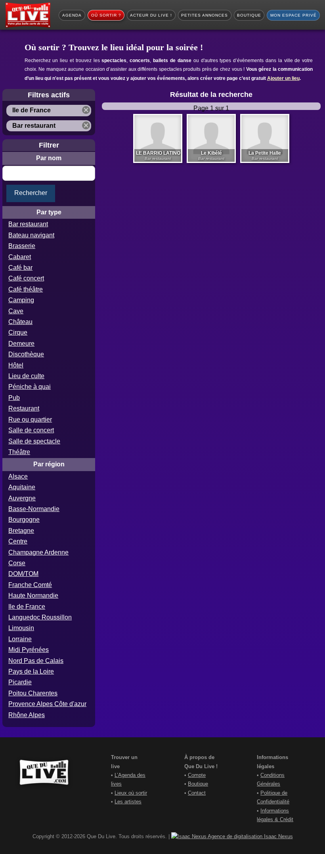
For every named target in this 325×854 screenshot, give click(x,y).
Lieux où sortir (131, 793)
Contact (197, 793)
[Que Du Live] (28, 15)
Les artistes (128, 802)
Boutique (198, 784)
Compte (197, 775)
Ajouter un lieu (283, 78)
